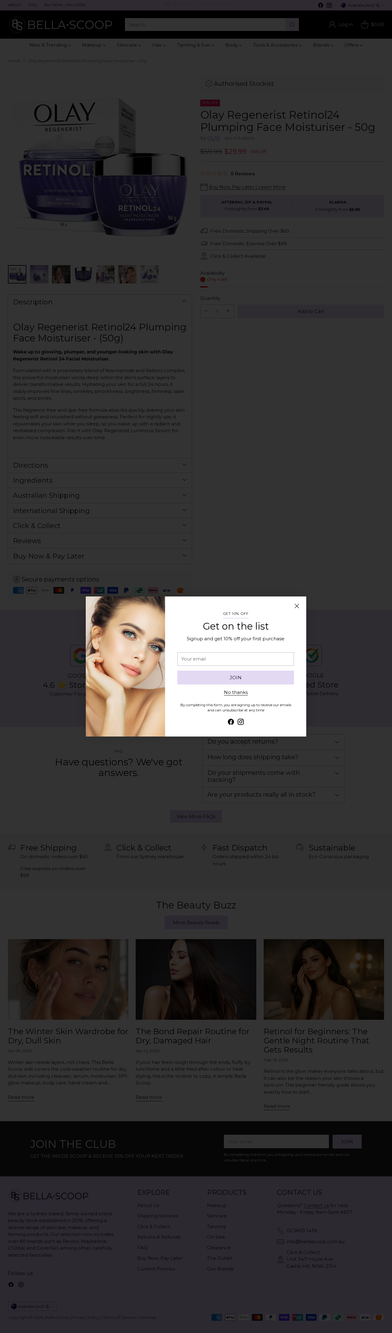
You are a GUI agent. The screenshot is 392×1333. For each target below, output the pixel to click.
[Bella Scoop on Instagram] (240, 723)
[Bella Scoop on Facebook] (231, 723)
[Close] (297, 606)
